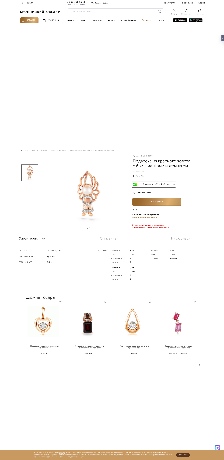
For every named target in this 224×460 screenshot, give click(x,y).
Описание (108, 238)
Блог (161, 20)
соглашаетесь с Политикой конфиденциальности (109, 455)
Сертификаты (128, 20)
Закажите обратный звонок (144, 218)
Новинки (97, 20)
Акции (111, 20)
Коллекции (53, 20)
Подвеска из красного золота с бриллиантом (44, 347)
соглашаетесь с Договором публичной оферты (65, 457)
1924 (83, 20)
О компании (188, 3)
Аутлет (149, 20)
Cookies (62, 452)
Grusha (71, 20)
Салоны (201, 3)
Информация (181, 238)
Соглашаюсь (183, 455)
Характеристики (32, 238)
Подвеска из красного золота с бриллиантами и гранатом (89, 347)
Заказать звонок (102, 3)
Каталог (31, 20)
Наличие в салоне (144, 193)
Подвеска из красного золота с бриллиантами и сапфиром (179, 347)
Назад (27, 150)
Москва (29, 3)
